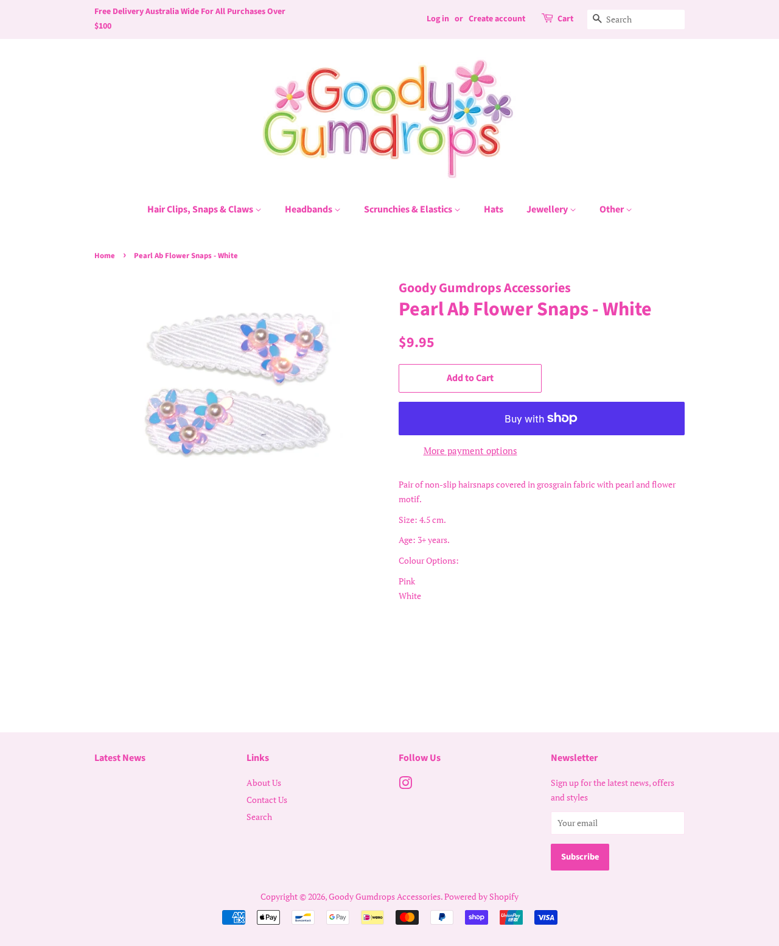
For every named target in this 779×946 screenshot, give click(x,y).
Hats (493, 209)
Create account (497, 19)
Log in (438, 19)
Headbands (309, 209)
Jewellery (548, 209)
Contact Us (266, 799)
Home (104, 255)
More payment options (470, 450)
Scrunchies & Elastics (409, 209)
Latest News (119, 758)
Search (259, 816)
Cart (565, 19)
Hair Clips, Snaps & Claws (201, 209)
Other (612, 209)
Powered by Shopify (481, 896)
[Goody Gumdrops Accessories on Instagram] (405, 785)
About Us (263, 782)
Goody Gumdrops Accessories (385, 896)
